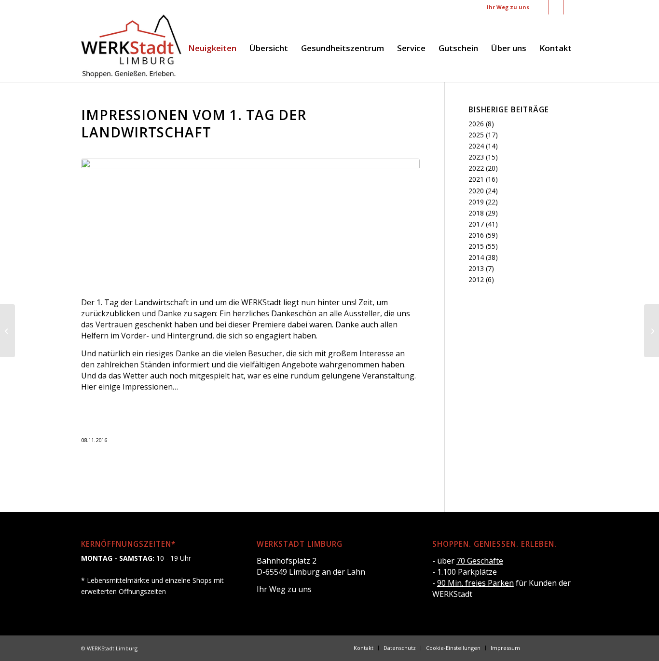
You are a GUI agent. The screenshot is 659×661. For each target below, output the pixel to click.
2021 (476, 179)
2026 (476, 123)
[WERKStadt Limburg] (131, 48)
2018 (476, 212)
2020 (476, 190)
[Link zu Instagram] (556, 7)
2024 (476, 145)
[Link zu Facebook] (542, 7)
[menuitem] (212, 48)
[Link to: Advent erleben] (7, 330)
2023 (476, 157)
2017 (476, 224)
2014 (476, 257)
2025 (476, 134)
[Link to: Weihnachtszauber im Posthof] (651, 330)
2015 (476, 246)
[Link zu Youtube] (570, 7)
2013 (476, 268)
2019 (476, 201)
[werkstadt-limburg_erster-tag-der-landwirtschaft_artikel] (250, 222)
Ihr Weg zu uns (508, 7)
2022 (476, 168)
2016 (476, 235)
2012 (476, 279)
